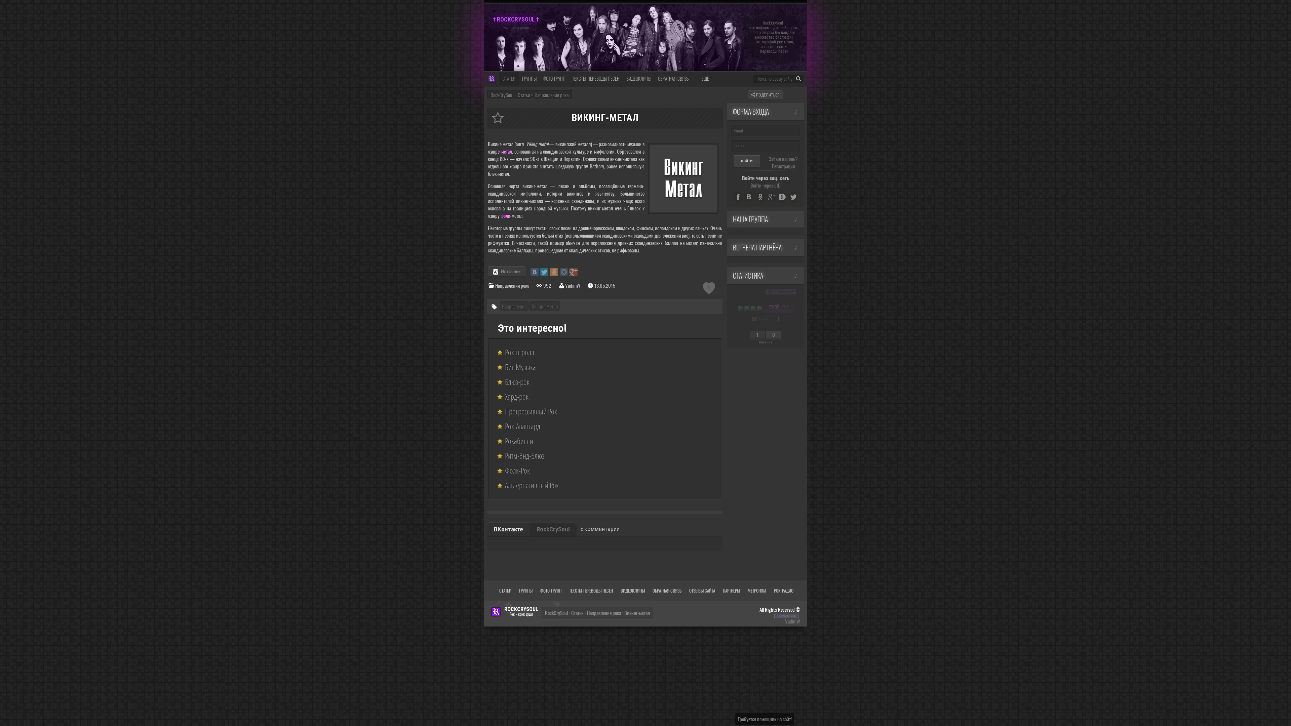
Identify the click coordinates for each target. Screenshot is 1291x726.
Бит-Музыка (520, 367)
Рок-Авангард (522, 426)
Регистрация (783, 166)
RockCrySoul (502, 94)
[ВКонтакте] (535, 272)
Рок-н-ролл (519, 352)
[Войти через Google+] (771, 197)
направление (514, 306)
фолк (505, 215)
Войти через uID (765, 185)
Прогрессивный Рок (531, 411)
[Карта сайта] (781, 291)
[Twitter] (544, 272)
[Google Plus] (574, 272)
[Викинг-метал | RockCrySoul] (497, 117)
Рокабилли (519, 441)
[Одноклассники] (554, 272)
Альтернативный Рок (532, 485)
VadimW (792, 621)
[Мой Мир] (564, 272)
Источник (511, 272)
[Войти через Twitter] (793, 197)
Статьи (577, 612)
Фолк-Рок (517, 470)
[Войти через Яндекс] (782, 197)
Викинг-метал (545, 306)
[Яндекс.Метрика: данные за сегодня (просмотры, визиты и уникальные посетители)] (740, 308)
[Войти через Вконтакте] (749, 197)
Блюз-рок (517, 381)
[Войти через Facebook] (738, 197)
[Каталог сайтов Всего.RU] (747, 308)
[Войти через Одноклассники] (760, 197)
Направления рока (512, 285)
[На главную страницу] (491, 79)
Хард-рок (517, 396)
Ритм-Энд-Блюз (524, 455)
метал (506, 151)
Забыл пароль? (783, 158)
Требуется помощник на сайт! (765, 719)
